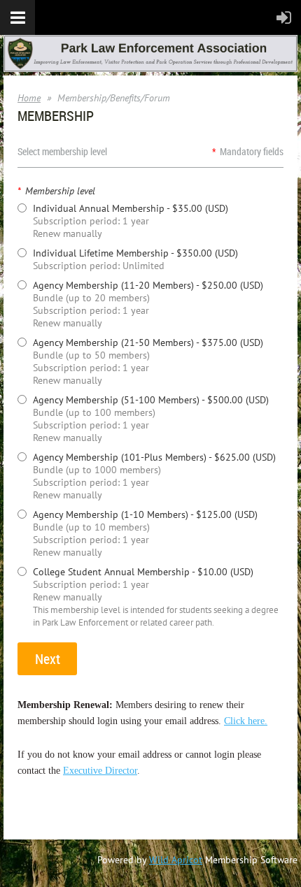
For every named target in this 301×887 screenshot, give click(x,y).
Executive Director (100, 770)
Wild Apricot (175, 859)
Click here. (245, 721)
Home (29, 98)
